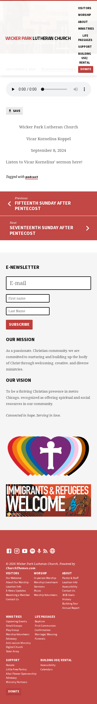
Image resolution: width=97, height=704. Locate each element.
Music (37, 590)
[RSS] (45, 551)
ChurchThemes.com (21, 568)
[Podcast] (39, 551)
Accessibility (69, 586)
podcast (31, 177)
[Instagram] (17, 551)
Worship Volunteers (45, 595)
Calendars (46, 669)
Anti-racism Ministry (18, 643)
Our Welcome (13, 578)
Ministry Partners (16, 682)
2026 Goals (68, 595)
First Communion (45, 625)
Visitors (84, 8)
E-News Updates (16, 590)
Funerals (40, 638)
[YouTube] (25, 551)
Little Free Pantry (16, 669)
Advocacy (11, 638)
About (83, 22)
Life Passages (85, 38)
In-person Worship (45, 578)
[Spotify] (32, 551)
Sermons (39, 586)
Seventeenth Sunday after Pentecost (41, 230)
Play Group (12, 630)
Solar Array (12, 651)
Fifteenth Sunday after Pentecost (43, 205)
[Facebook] (9, 551)
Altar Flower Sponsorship (21, 673)
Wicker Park (38, 38)
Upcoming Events (16, 621)
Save (16, 111)
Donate (85, 69)
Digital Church (14, 647)
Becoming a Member (18, 595)
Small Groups (14, 625)
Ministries (86, 28)
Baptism (40, 621)
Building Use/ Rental (84, 58)
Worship (84, 15)
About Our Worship (17, 582)
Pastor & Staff (70, 578)
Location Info (13, 586)
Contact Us (12, 599)
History (66, 599)
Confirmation (43, 630)
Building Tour (70, 603)
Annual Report (70, 608)
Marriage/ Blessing (46, 634)
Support (85, 47)
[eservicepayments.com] (52, 551)
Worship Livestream (46, 582)
